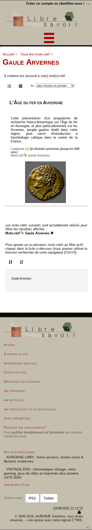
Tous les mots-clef (35, 54)
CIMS (77, 520)
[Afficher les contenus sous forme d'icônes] (21, 85)
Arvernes (17, 130)
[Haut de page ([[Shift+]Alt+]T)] (88, 526)
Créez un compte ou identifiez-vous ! (55, 3)
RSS (32, 498)
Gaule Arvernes (39, 155)
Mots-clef (12, 233)
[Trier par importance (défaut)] (10, 261)
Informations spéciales (20, 363)
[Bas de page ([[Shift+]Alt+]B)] (88, 3)
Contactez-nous (15, 372)
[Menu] (46, 37)
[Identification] (79, 512)
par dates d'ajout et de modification (29, 409)
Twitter (48, 498)
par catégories (14, 391)
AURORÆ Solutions (50, 516)
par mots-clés (14, 400)
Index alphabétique (17, 418)
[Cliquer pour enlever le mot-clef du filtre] (52, 233)
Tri (32, 86)
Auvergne (22, 126)
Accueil (8, 54)
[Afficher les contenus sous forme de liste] (9, 85)
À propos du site (16, 354)
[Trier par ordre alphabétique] (22, 261)
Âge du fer (69, 122)
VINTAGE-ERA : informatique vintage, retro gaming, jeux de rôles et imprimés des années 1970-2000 (41, 473)
